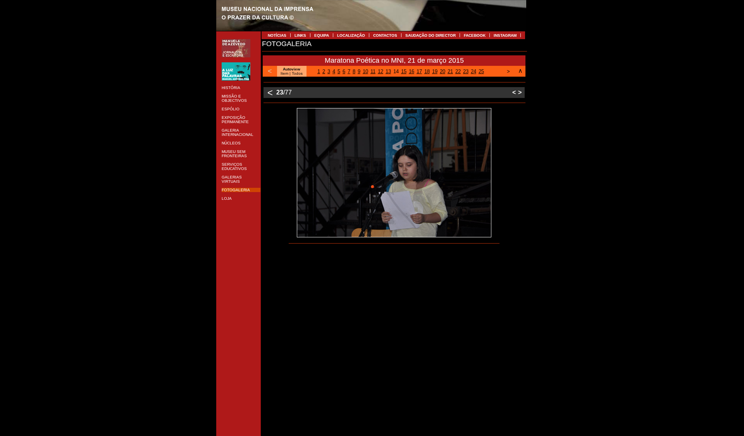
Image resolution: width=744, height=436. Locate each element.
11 (372, 71)
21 (450, 71)
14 (396, 71)
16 (411, 71)
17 (419, 71)
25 (481, 71)
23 (465, 71)
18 (427, 71)
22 (458, 71)
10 (365, 71)
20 (442, 71)
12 (380, 71)
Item (284, 73)
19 (434, 71)
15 (403, 71)
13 (388, 71)
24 (473, 71)
